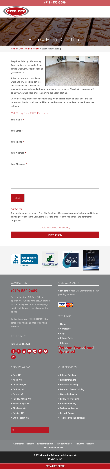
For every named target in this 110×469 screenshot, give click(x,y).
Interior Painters (64, 443)
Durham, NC (18, 389)
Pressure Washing (69, 384)
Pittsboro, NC (19, 408)
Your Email (17, 131)
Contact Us (65, 328)
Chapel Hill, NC (20, 384)
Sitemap (64, 343)
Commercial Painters (23, 443)
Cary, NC (17, 375)
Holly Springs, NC (21, 403)
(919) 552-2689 (24, 291)
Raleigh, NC (18, 413)
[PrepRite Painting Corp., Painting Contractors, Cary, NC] (24, 260)
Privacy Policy (67, 338)
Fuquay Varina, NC (22, 399)
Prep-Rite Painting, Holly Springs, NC (58, 455)
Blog (62, 333)
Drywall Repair (67, 413)
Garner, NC (18, 394)
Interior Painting (68, 375)
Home (63, 324)
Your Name (17, 119)
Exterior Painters (45, 443)
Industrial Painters (85, 443)
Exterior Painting (68, 380)
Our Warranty (55, 234)
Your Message (19, 164)
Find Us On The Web (20, 344)
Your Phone (17, 142)
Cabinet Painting (68, 403)
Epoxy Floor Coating (69, 399)
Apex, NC (17, 380)
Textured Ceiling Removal (72, 418)
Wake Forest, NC (21, 418)
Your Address (18, 153)
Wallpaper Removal (69, 408)
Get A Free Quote (55, 466)
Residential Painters (53, 447)
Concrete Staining (68, 394)
